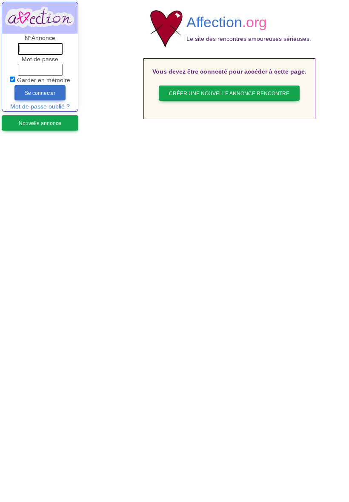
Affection (226, 22)
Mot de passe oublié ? (40, 106)
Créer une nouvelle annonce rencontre (229, 94)
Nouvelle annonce (40, 123)
